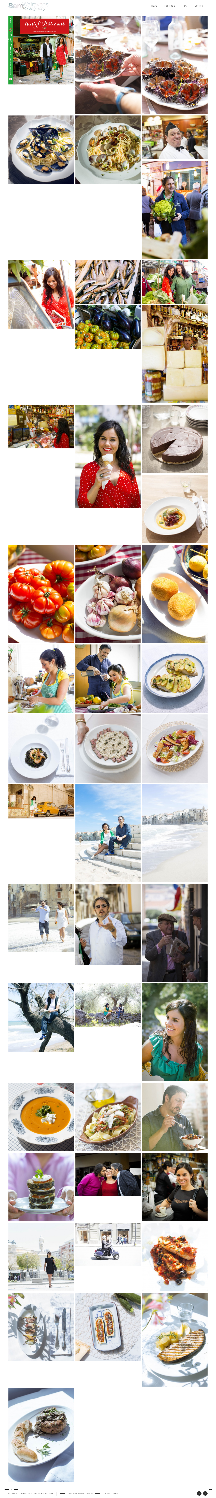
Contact (199, 6)
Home (154, 6)
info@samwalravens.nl (81, 1494)
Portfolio (170, 6)
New (185, 6)
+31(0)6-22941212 (111, 1494)
